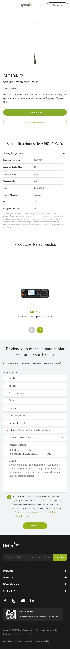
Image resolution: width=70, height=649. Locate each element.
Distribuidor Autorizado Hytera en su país (41, 363)
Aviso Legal (7, 641)
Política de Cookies (42, 641)
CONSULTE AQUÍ (35, 112)
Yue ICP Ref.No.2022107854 (22, 634)
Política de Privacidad (23, 641)
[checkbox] (36, 451)
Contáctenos (57, 5)
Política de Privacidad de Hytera (30, 512)
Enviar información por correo (35, 122)
